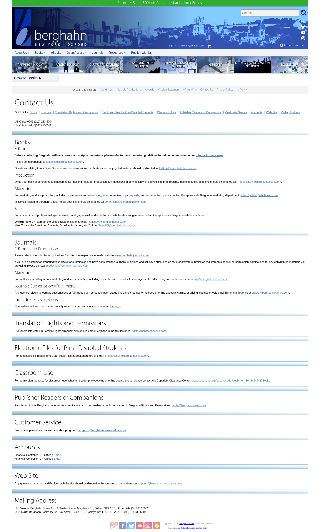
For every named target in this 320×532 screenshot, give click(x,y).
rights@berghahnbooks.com (149, 330)
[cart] (209, 46)
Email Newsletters (114, 525)
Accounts (256, 112)
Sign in (172, 45)
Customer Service (236, 112)
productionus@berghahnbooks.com (126, 355)
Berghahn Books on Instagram (148, 525)
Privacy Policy (225, 89)
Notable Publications (129, 89)
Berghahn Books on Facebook (123, 525)
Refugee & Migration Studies (252, 64)
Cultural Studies (104, 64)
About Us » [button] (22, 52)
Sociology (289, 64)
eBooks (56, 52)
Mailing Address (290, 112)
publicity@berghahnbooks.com (259, 195)
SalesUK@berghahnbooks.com (108, 221)
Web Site (271, 112)
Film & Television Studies (178, 64)
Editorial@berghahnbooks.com (64, 161)
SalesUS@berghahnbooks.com (117, 225)
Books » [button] (40, 52)
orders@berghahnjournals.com (270, 292)
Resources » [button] (117, 52)
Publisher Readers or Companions (200, 112)
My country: (192, 45)
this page (115, 306)
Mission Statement (168, 89)
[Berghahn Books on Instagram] (303, 38)
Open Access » (76, 52)
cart (209, 46)
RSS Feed (156, 525)
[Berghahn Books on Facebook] (303, 21)
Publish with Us (141, 52)
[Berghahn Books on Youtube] (303, 32)
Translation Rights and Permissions (76, 112)
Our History (106, 89)
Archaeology (67, 64)
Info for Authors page (209, 155)
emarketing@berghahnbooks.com (125, 201)
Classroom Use (166, 112)
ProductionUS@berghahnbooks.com (259, 181)
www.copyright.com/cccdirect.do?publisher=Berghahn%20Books (231, 380)
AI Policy (242, 89)
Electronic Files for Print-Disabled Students (127, 112)
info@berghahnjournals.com (212, 279)
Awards (149, 89)
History (215, 64)
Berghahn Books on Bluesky (131, 525)
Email (57, 454)
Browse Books (26, 78)
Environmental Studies (141, 64)
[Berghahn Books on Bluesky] (303, 27)
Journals (97, 52)
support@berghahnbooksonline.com (102, 430)
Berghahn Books (186, 523)
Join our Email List (294, 45)
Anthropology (30, 64)
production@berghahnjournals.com (67, 265)
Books (33, 112)
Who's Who (190, 89)
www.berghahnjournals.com (132, 255)
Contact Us (206, 89)
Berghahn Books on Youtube (140, 525)
